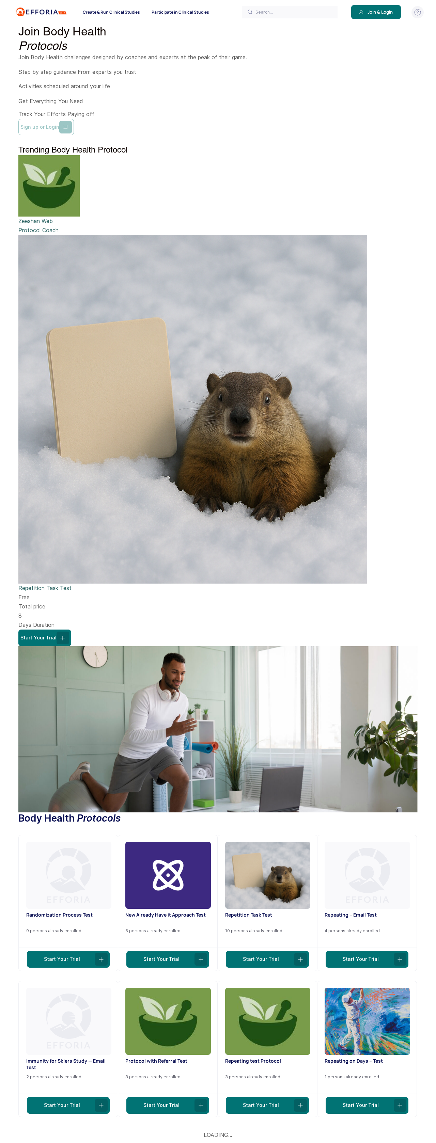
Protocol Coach (38, 230)
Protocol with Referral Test (156, 1061)
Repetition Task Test (45, 588)
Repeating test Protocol (253, 1061)
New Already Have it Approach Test (165, 914)
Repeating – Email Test (351, 914)
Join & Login (380, 12)
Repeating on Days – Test (354, 1061)
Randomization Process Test (59, 914)
